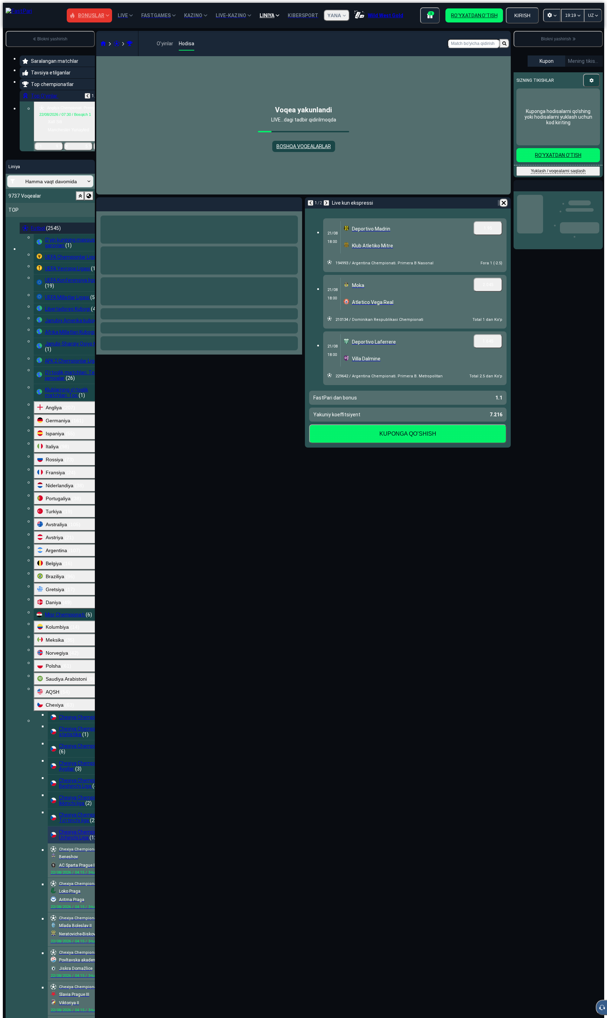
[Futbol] (116, 44)
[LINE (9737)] (103, 44)
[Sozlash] (591, 80)
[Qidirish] (504, 43)
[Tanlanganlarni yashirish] (80, 195)
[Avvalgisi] (87, 96)
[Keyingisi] (120, 203)
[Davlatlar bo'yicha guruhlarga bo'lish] (88, 195)
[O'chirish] (295, 203)
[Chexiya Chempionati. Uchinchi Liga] (129, 44)
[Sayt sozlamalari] (552, 15)
